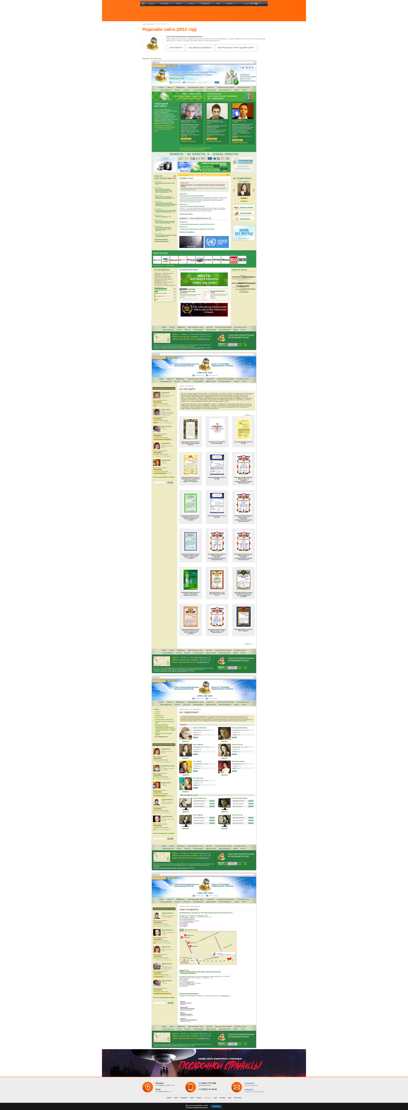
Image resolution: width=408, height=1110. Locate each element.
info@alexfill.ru (249, 1083)
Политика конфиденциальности (197, 1107)
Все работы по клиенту (200, 48)
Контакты (222, 1097)
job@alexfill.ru (249, 1089)
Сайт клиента (175, 48)
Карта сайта (238, 1097)
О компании (183, 1097)
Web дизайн (151, 24)
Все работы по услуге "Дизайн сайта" (236, 48)
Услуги (192, 1097)
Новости (198, 1097)
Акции (176, 1097)
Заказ (215, 1097)
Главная (144, 24)
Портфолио (207, 1097)
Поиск (230, 1097)
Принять (216, 1106)
